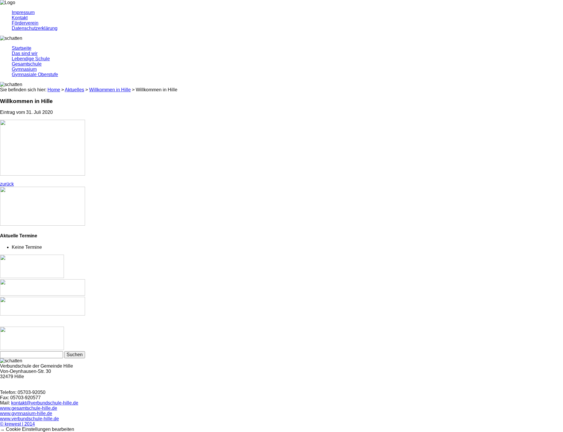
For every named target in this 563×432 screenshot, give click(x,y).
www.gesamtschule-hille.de (28, 408)
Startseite (21, 48)
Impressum (23, 12)
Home (54, 89)
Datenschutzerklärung (34, 28)
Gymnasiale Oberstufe (35, 74)
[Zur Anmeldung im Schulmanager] (42, 294)
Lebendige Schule (31, 58)
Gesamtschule (27, 63)
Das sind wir (25, 53)
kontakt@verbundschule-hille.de (44, 402)
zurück (7, 183)
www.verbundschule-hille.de (29, 418)
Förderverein (25, 22)
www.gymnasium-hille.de (26, 413)
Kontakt (20, 17)
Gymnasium (24, 69)
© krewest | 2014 (17, 423)
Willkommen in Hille (110, 89)
